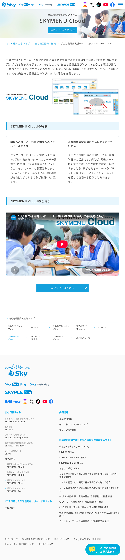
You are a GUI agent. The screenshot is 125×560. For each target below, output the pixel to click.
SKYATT (102, 327)
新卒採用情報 (65, 418)
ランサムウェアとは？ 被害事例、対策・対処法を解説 (84, 521)
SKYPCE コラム (66, 452)
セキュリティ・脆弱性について (19, 544)
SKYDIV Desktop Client (61, 327)
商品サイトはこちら (61, 30)
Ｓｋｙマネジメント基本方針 (87, 539)
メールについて (45, 544)
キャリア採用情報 (67, 429)
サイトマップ (11, 539)
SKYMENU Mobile (36, 338)
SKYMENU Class (58, 338)
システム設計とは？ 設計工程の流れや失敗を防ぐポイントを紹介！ (89, 489)
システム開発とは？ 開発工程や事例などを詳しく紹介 (85, 482)
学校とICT (9, 507)
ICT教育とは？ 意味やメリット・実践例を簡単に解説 (84, 507)
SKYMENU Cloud (13, 338)
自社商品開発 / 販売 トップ (22, 318)
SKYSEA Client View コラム (72, 457)
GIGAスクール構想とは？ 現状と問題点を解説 (81, 501)
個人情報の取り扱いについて (36, 539)
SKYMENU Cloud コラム (71, 462)
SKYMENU (10, 459)
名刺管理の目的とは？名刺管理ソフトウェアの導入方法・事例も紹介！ (89, 514)
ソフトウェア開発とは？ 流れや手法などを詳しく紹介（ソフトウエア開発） (88, 475)
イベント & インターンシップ (73, 424)
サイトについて (61, 539)
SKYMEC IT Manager (81, 327)
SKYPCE (35, 327)
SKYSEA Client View (15, 327)
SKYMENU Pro (83, 337)
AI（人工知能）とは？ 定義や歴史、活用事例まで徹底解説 (85, 496)
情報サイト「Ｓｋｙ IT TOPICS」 (74, 446)
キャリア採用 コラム (69, 468)
